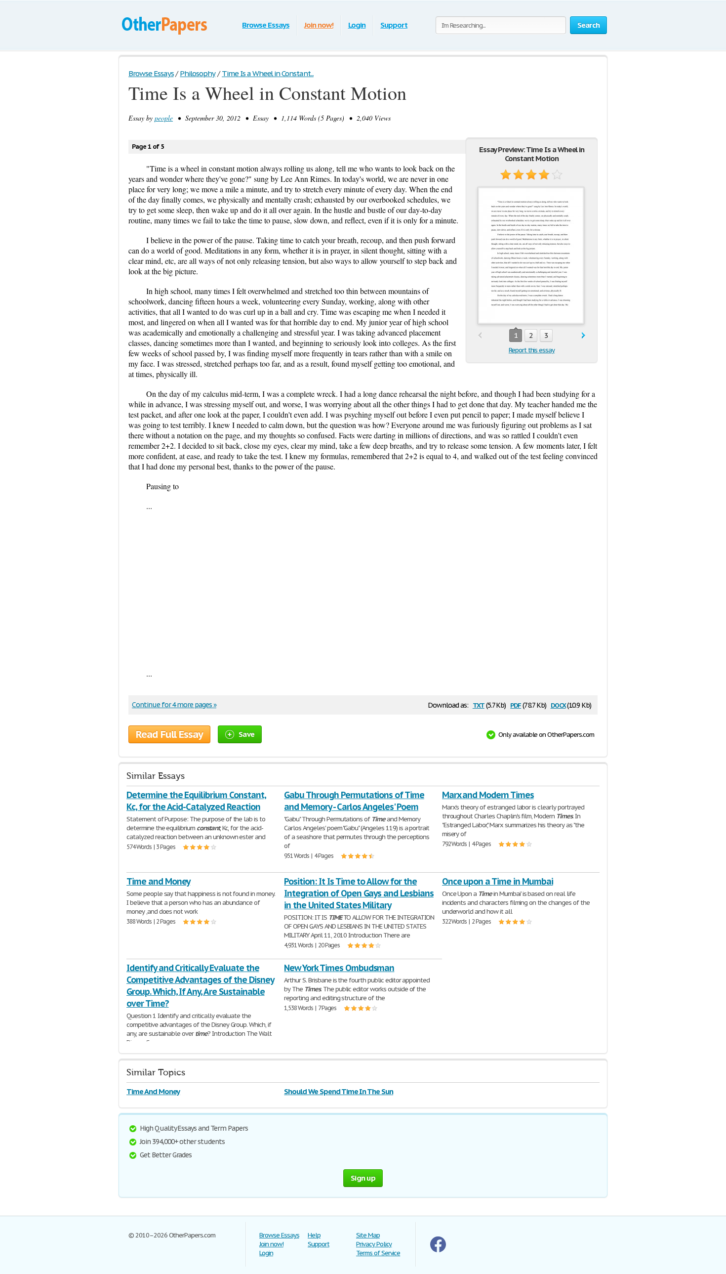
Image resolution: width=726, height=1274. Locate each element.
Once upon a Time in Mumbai (497, 881)
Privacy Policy (374, 1244)
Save (246, 734)
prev (480, 336)
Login (357, 25)
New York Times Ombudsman (339, 968)
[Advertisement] (363, 589)
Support (393, 25)
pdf (515, 704)
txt (478, 704)
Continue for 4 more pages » (174, 704)
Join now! (318, 25)
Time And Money (153, 1091)
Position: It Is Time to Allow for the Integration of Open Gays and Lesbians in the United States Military (359, 893)
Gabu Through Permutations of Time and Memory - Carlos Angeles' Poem (354, 800)
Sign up (363, 1178)
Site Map (368, 1235)
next (583, 336)
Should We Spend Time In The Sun (338, 1091)
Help (314, 1235)
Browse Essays (265, 25)
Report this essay (532, 350)
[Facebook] (438, 1250)
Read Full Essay (169, 734)
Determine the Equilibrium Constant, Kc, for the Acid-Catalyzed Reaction (196, 800)
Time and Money (158, 881)
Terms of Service (378, 1253)
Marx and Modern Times (488, 795)
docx (558, 704)
